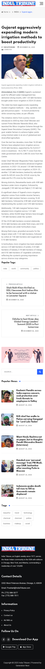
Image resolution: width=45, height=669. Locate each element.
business (6, 524)
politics (28, 518)
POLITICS (36, 269)
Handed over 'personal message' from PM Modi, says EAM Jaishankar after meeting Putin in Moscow (29, 465)
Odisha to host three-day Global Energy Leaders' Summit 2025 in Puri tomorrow (25, 323)
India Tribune (24, 663)
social (27, 524)
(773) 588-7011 (11, 595)
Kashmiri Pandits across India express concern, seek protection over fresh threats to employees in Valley (28, 395)
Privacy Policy (9, 610)
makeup (18, 524)
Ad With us (8, 620)
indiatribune (9, 47)
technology (28, 513)
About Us (7, 625)
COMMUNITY (24, 269)
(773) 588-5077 (11, 593)
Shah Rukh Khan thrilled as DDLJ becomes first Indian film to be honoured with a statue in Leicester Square (22, 292)
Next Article (31, 315)
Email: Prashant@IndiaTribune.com (15, 588)
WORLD (14, 269)
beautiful (6, 513)
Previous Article (15, 284)
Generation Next (22, 665)
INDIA (16, 12)
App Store (26, 647)
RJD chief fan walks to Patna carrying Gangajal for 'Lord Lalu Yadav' (29, 419)
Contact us (8, 615)
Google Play (10, 647)
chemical (6, 518)
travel (17, 513)
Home (5, 12)
